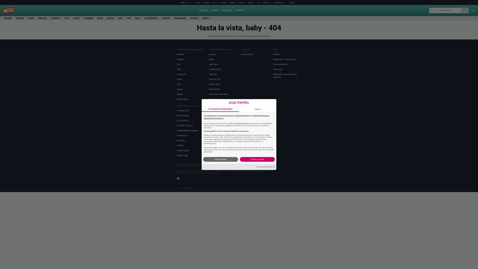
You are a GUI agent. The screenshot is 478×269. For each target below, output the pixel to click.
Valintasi (257, 109)
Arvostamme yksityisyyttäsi (220, 109)
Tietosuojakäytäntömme (265, 167)
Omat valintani (221, 159)
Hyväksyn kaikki (257, 159)
